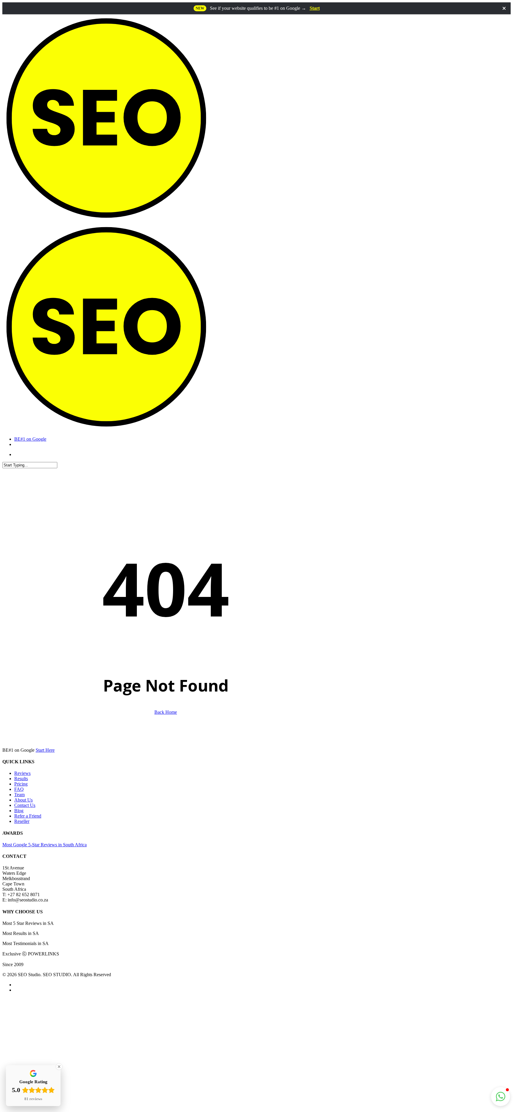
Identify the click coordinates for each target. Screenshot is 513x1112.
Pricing (21, 783)
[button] (500, 1096)
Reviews (22, 773)
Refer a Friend (27, 815)
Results (21, 778)
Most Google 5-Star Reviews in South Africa (44, 844)
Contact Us (24, 805)
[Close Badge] (59, 1067)
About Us (23, 799)
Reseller (21, 821)
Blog (18, 810)
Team (19, 794)
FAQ (19, 789)
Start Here (45, 750)
